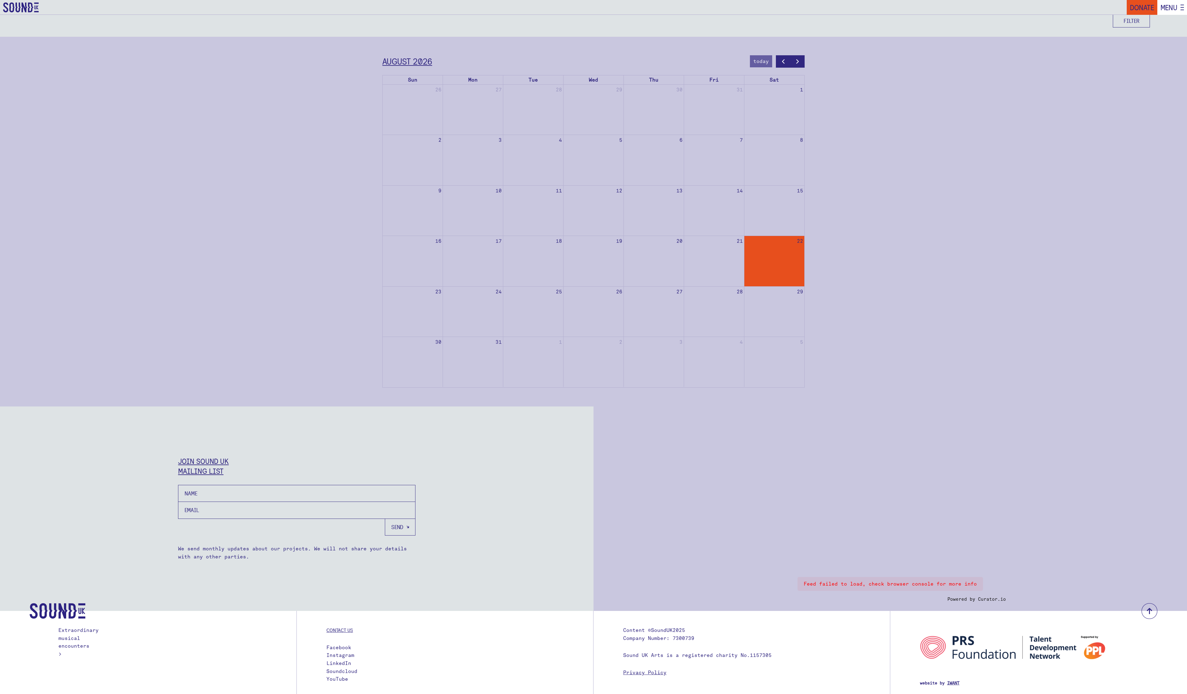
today (761, 61)
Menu (1168, 7)
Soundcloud (341, 671)
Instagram (340, 655)
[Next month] (797, 61)
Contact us (339, 630)
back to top (1149, 611)
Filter (1131, 20)
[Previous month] (783, 61)
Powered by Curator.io (976, 599)
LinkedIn (338, 663)
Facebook (338, 647)
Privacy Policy (644, 672)
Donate (1142, 7)
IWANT (953, 683)
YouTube (337, 679)
